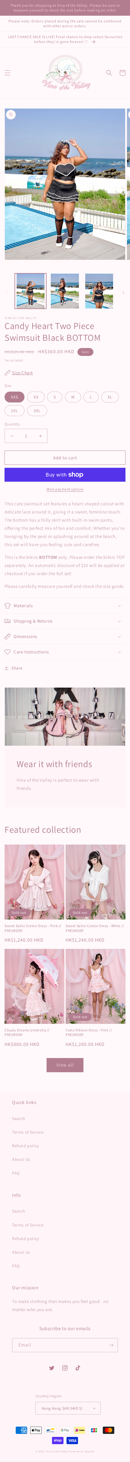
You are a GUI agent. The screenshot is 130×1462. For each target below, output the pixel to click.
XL (110, 397)
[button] (7, 73)
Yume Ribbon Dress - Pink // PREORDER (89, 1032)
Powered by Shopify (81, 1451)
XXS (14, 397)
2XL (14, 410)
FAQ (16, 1173)
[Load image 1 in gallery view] (30, 291)
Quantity (12, 424)
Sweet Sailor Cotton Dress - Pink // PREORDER (33, 928)
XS (36, 397)
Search (18, 1118)
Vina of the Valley (57, 1451)
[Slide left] (6, 292)
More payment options (65, 489)
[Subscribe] (111, 1345)
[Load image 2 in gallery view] (65, 291)
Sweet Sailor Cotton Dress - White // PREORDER (95, 928)
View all (65, 1065)
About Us (21, 1159)
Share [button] (17, 668)
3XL (37, 410)
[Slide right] (123, 292)
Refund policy (25, 1145)
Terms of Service (28, 1132)
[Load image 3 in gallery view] (99, 291)
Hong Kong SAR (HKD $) (62, 1408)
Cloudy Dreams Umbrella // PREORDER (27, 1032)
